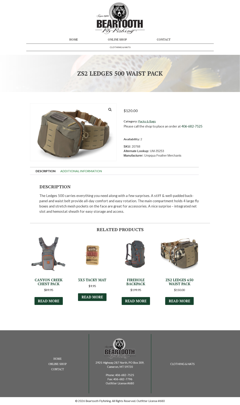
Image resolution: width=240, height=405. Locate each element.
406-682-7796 (122, 379)
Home (73, 39)
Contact (164, 39)
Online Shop (117, 39)
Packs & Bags (147, 121)
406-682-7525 (191, 126)
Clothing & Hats (120, 47)
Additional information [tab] (81, 171)
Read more (48, 301)
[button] (110, 109)
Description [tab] (46, 171)
